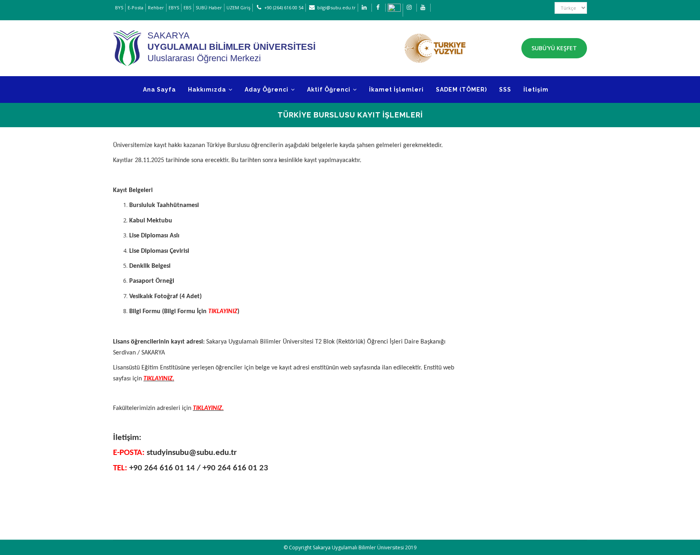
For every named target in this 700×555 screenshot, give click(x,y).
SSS (505, 89)
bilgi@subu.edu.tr (336, 7)
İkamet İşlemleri (396, 89)
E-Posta (135, 7)
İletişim (535, 89)
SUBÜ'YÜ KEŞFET (554, 48)
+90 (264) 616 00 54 (283, 7)
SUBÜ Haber (209, 7)
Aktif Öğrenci (329, 89)
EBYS (174, 7)
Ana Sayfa (159, 89)
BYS (119, 7)
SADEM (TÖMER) (461, 89)
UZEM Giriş (238, 7)
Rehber (156, 7)
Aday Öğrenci (267, 89)
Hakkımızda (208, 89)
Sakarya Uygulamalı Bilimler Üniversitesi (358, 547)
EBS (187, 7)
